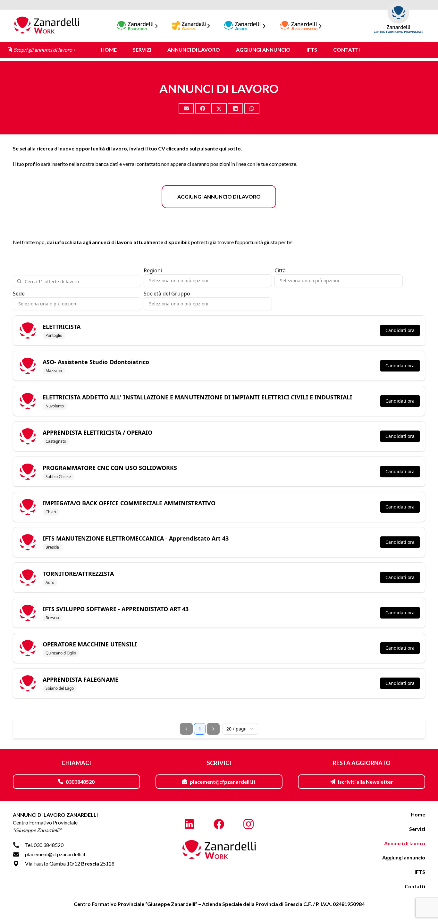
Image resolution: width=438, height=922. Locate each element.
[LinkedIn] (189, 824)
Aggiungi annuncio (403, 857)
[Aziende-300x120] (191, 26)
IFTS (420, 872)
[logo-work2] (46, 25)
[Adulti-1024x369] (244, 26)
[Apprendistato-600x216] (300, 26)
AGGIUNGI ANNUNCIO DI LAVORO (219, 196)
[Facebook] (219, 824)
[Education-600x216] (137, 26)
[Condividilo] (202, 108)
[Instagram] (248, 824)
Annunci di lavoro (404, 843)
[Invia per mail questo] (186, 108)
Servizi (417, 829)
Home (418, 814)
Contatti (415, 886)
